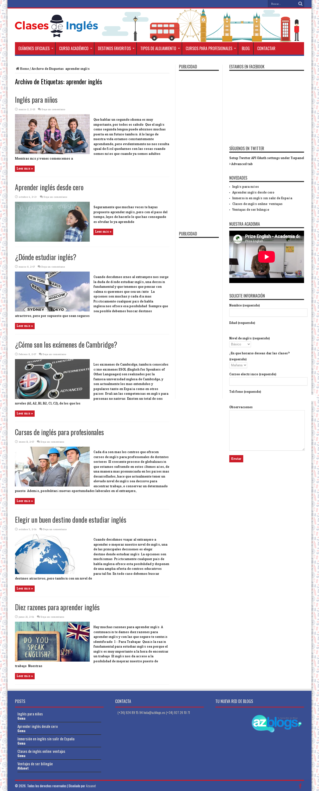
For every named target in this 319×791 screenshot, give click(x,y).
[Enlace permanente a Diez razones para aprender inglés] (52, 661)
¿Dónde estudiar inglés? (45, 257)
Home (24, 69)
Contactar (266, 48)
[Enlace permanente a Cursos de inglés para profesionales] (52, 486)
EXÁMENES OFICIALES (34, 48)
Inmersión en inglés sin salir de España (262, 198)
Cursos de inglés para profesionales (59, 432)
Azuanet (91, 785)
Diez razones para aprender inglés (57, 607)
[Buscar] (300, 3)
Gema (21, 718)
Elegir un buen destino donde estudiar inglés (70, 519)
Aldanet (23, 768)
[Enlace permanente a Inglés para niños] (52, 153)
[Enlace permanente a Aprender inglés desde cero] (52, 241)
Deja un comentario (53, 109)
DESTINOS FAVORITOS (114, 48)
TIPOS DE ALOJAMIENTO (158, 48)
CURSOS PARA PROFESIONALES (209, 48)
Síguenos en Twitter (246, 148)
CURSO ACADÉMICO (73, 48)
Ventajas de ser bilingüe (250, 210)
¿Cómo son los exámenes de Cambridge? (66, 344)
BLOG (246, 48)
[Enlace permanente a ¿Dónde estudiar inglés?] (52, 310)
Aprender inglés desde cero (49, 187)
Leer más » (25, 169)
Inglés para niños (36, 100)
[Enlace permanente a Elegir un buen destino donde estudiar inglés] (52, 573)
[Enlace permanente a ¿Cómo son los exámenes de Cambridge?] (52, 398)
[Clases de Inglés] (56, 33)
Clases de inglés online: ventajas (257, 204)
